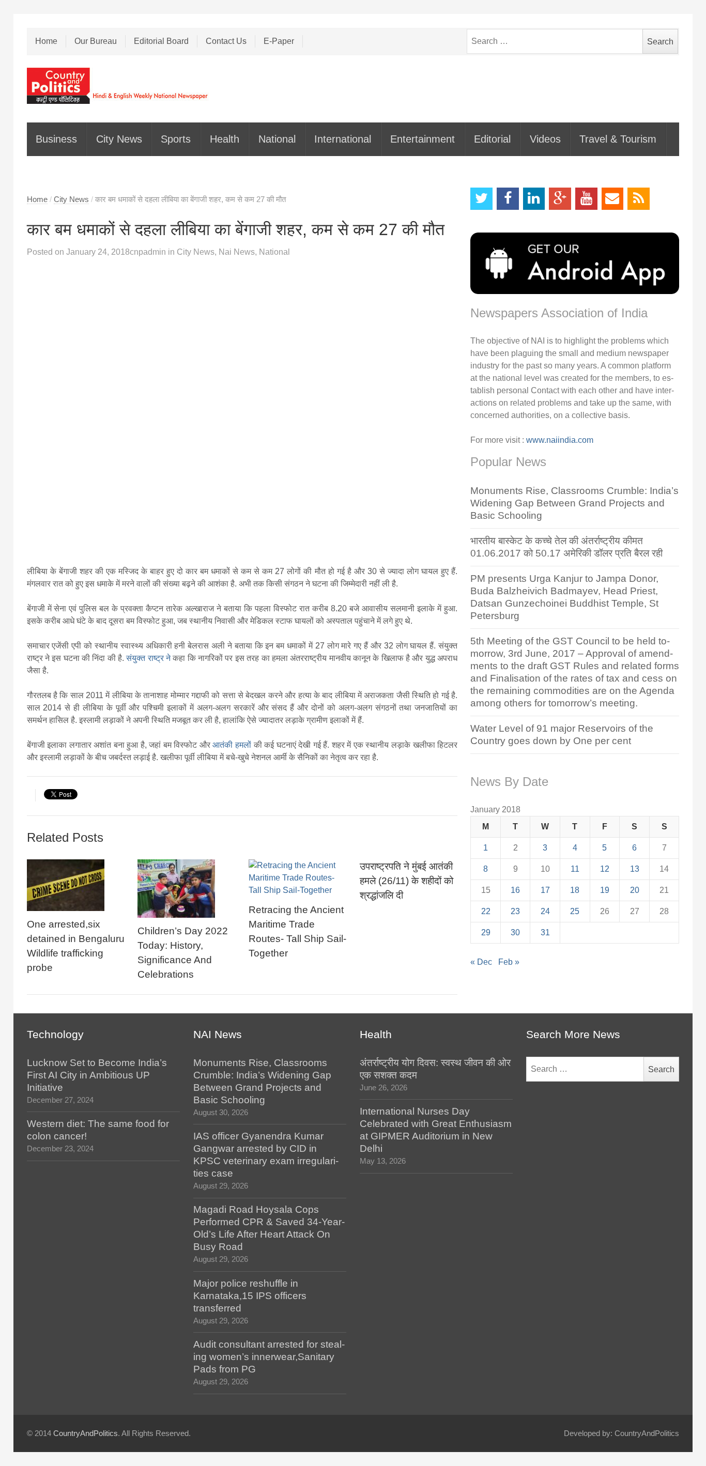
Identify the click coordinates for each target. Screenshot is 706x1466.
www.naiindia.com (559, 440)
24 (545, 911)
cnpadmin (148, 252)
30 (515, 932)
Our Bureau (95, 41)
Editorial (492, 139)
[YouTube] (586, 199)
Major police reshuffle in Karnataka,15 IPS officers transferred (249, 1296)
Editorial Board (161, 41)
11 (575, 869)
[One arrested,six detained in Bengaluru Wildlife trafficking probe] (76, 885)
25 (574, 911)
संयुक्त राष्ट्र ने (149, 658)
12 (604, 869)
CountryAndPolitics (85, 1433)
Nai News (237, 252)
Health (224, 139)
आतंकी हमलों (232, 744)
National (277, 139)
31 (545, 932)
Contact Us (226, 41)
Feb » (508, 962)
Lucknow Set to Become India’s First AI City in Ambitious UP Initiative (97, 1075)
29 (485, 932)
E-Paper (279, 41)
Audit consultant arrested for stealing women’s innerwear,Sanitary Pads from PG (269, 1357)
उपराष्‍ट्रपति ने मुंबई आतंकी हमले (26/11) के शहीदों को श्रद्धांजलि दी (406, 881)
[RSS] (638, 199)
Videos (545, 139)
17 (545, 890)
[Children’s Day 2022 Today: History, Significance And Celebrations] (186, 888)
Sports (176, 139)
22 (485, 911)
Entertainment (422, 139)
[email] (613, 199)
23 (515, 911)
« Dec (481, 962)
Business (56, 139)
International (342, 139)
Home (46, 41)
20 (634, 890)
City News (119, 139)
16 (515, 890)
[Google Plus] (560, 199)
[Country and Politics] (118, 86)
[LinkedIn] (534, 199)
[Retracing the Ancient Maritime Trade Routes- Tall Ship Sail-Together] (297, 878)
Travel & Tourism (617, 139)
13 (634, 869)
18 (574, 890)
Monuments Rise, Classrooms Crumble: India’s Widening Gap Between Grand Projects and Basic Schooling (574, 503)
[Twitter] (481, 199)
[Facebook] (508, 199)
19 (604, 890)
